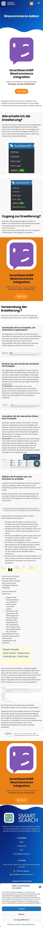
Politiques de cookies (13, 924)
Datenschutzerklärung (28, 924)
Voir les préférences (21, 920)
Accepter (21, 909)
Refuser (21, 914)
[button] (40, 887)
